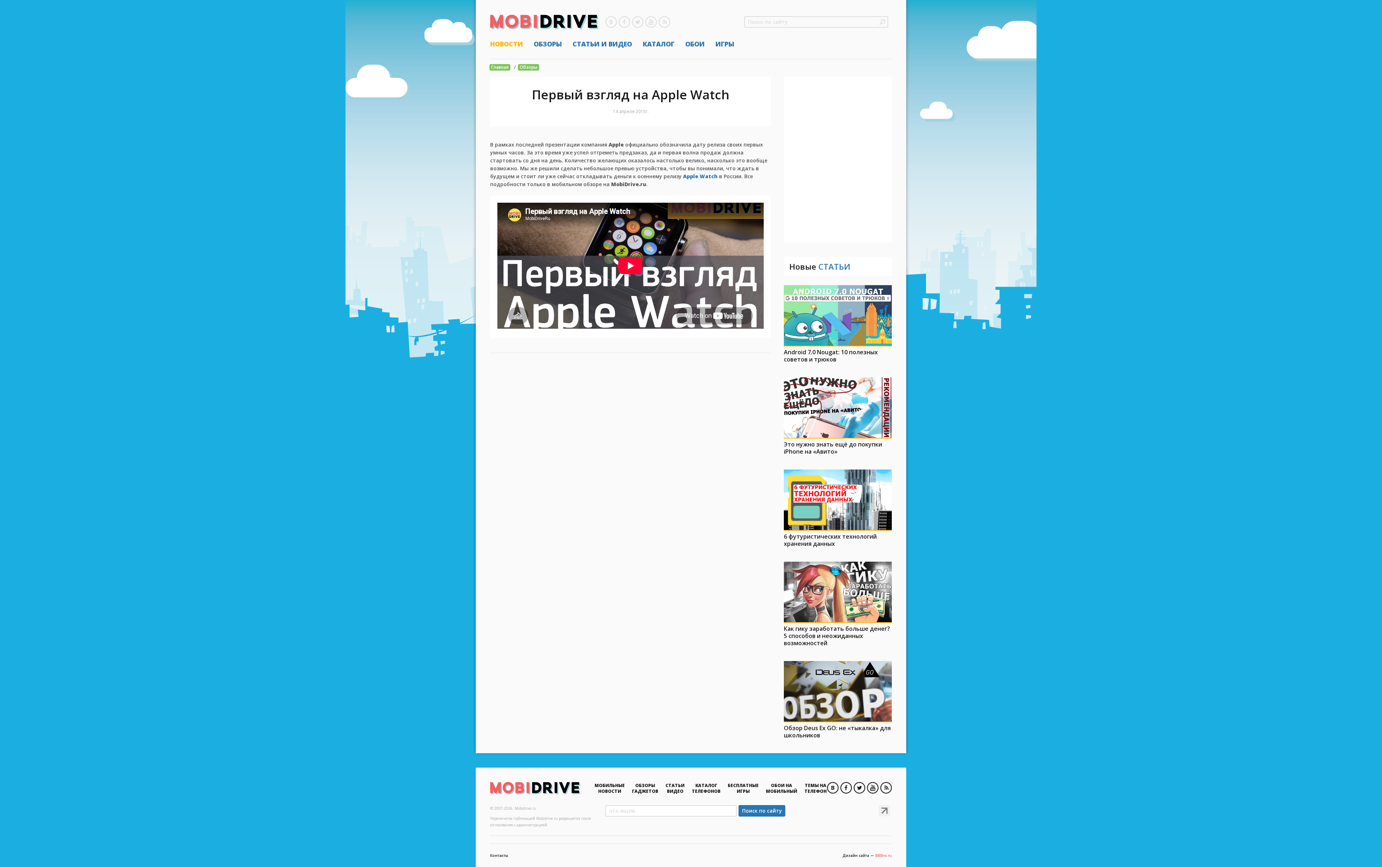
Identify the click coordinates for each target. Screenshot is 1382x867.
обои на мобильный (781, 788)
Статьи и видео (602, 44)
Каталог (658, 44)
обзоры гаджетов (645, 788)
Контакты (499, 855)
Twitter (637, 22)
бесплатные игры (743, 788)
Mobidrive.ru (544, 22)
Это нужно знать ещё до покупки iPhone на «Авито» (833, 447)
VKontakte (611, 22)
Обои (695, 44)
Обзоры (548, 44)
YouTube (651, 22)
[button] (882, 22)
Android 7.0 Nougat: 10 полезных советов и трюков (831, 355)
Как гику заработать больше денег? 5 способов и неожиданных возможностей (837, 636)
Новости (506, 44)
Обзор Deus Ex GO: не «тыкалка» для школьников (837, 731)
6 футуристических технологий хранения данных (830, 540)
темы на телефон (815, 788)
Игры (724, 44)
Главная (500, 67)
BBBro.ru (883, 855)
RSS (664, 22)
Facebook (624, 22)
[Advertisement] (838, 159)
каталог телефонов (706, 788)
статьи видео (675, 788)
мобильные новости (610, 788)
